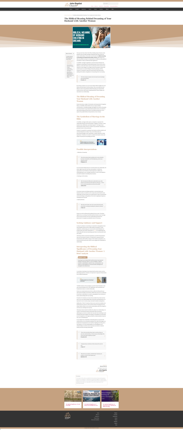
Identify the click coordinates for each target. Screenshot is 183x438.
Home (92, 6)
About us (96, 6)
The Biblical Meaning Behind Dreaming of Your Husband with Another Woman (69, 58)
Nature (95, 9)
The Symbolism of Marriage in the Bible (70, 65)
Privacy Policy (106, 6)
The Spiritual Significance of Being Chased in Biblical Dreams (91, 405)
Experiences (84, 9)
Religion (70, 9)
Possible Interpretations (69, 68)
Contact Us (101, 6)
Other (113, 9)
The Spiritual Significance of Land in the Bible (73, 405)
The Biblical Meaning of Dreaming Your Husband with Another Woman (70, 62)
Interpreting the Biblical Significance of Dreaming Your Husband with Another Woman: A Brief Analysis (70, 74)
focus (95, 230)
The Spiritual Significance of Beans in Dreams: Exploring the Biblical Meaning (109, 405)
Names (90, 9)
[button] (73, 53)
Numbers (101, 9)
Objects (107, 9)
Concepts (77, 9)
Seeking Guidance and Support (70, 70)
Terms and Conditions (114, 6)
